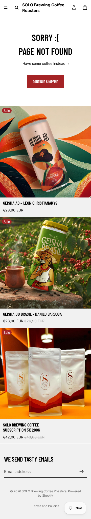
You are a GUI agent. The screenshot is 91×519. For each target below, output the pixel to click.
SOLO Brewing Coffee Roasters (44, 491)
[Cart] (84, 7)
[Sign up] (81, 471)
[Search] (16, 7)
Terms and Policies (45, 506)
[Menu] (6, 7)
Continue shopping (45, 82)
